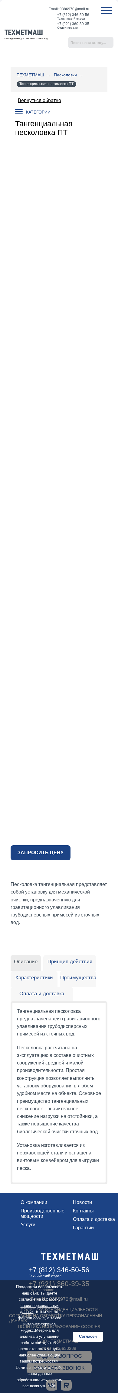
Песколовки (65, 74)
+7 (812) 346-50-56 (73, 15)
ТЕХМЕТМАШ (30, 74)
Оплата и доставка (94, 1219)
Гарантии (83, 1227)
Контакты (83, 1210)
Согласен (88, 1336)
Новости (82, 1202)
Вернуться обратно (39, 100)
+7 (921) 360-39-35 (73, 24)
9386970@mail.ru (74, 9)
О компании (34, 1202)
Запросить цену (41, 852)
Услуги (28, 1224)
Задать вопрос (98, 29)
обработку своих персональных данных (40, 1305)
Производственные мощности (42, 1213)
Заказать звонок (108, 29)
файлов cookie (31, 1318)
